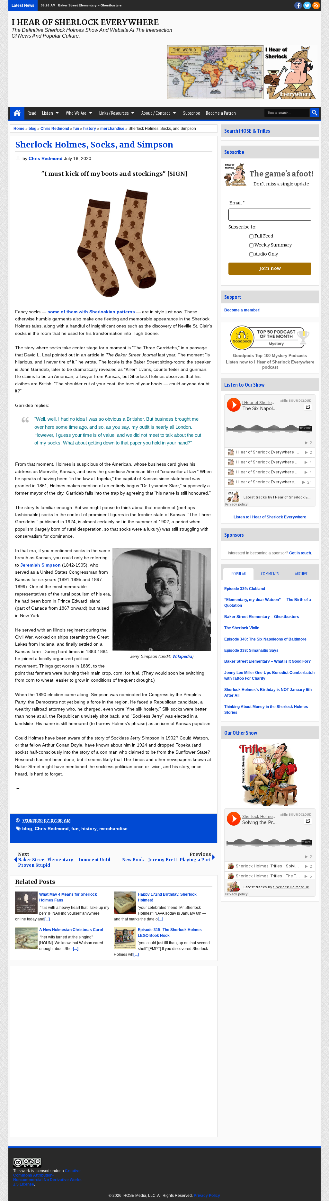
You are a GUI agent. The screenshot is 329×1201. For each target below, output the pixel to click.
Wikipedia (182, 656)
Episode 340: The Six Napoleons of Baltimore (265, 639)
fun (75, 828)
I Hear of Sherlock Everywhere (85, 22)
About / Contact (155, 113)
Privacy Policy (207, 1195)
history (89, 828)
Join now (270, 268)
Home (17, 113)
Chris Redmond (46, 158)
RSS (316, 5)
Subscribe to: (242, 227)
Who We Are (76, 113)
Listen (47, 113)
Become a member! (242, 310)
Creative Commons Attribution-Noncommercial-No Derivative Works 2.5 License (47, 1178)
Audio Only (265, 254)
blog (27, 828)
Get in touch (300, 553)
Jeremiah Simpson (40, 565)
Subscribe (191, 113)
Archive (301, 574)
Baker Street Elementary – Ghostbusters (90, 5)
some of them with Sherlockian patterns (91, 311)
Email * (237, 203)
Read (32, 113)
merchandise (113, 828)
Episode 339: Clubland (244, 589)
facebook (298, 5)
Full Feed (263, 236)
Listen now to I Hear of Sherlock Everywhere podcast (270, 365)
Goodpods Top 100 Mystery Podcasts (270, 355)
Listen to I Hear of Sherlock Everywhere (270, 517)
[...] (47, 919)
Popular (238, 574)
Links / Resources (114, 113)
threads (307, 5)
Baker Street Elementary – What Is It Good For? (267, 661)
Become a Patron (221, 113)
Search (314, 112)
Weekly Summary (272, 245)
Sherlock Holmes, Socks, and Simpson (94, 144)
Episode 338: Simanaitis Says (251, 650)
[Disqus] (114, 1051)
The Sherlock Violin (241, 628)
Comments (270, 574)
